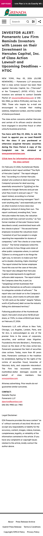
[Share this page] (39, 21)
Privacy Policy (33, 532)
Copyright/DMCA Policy (14, 532)
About (10, 522)
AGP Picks (6, 4)
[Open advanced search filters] (33, 21)
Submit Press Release (12, 527)
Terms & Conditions (32, 527)
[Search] (28, 21)
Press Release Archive (25, 522)
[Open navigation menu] (4, 21)
